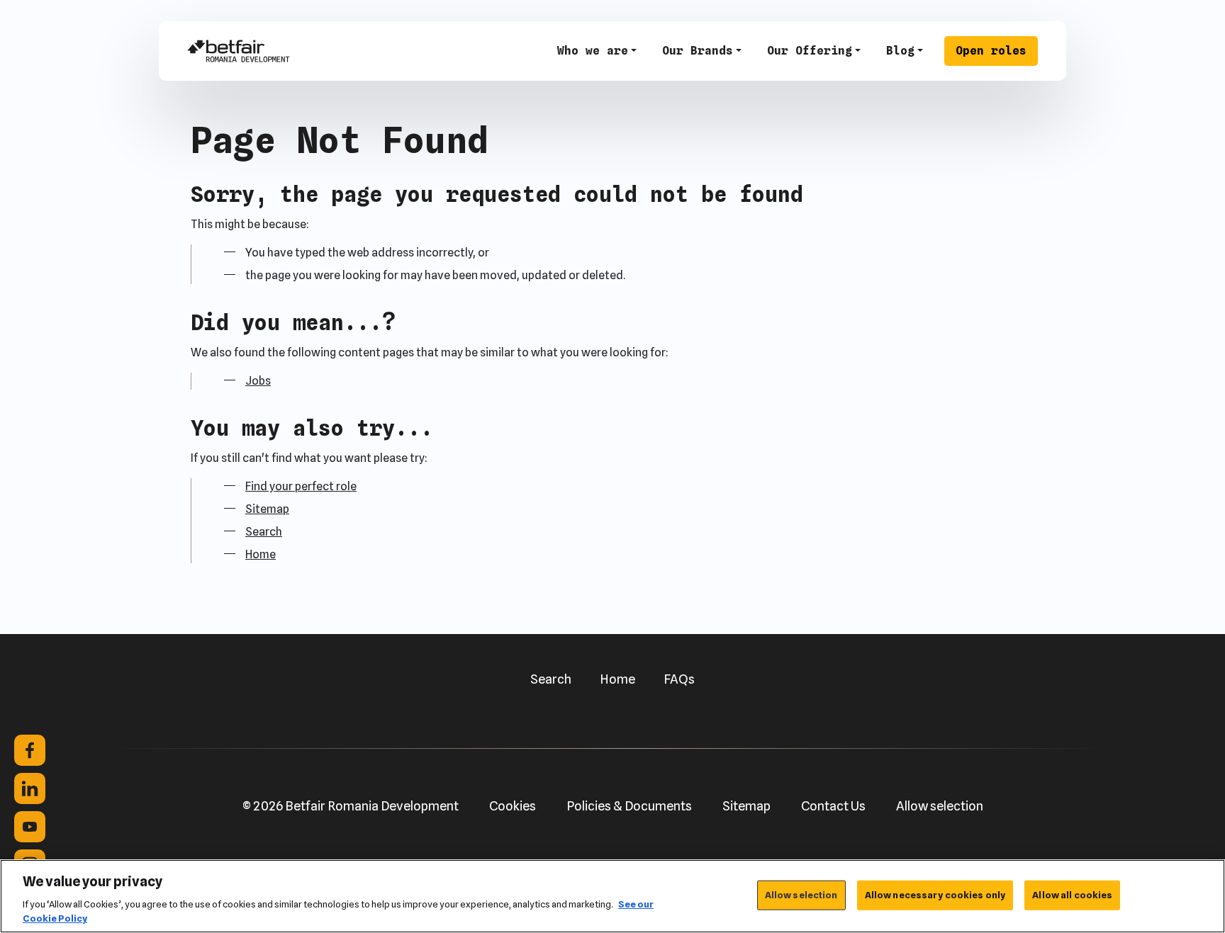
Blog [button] (900, 50)
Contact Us (833, 805)
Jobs (258, 381)
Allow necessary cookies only (935, 894)
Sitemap (267, 509)
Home (260, 554)
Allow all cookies (1072, 894)
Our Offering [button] (809, 50)
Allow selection (939, 805)
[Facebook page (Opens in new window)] (29, 750)
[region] (612, 896)
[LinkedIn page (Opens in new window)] (29, 788)
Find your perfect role (301, 486)
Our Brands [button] (697, 50)
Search (263, 531)
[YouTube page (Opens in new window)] (29, 826)
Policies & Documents (629, 805)
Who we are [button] (592, 50)
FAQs (679, 679)
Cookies (512, 805)
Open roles (991, 50)
